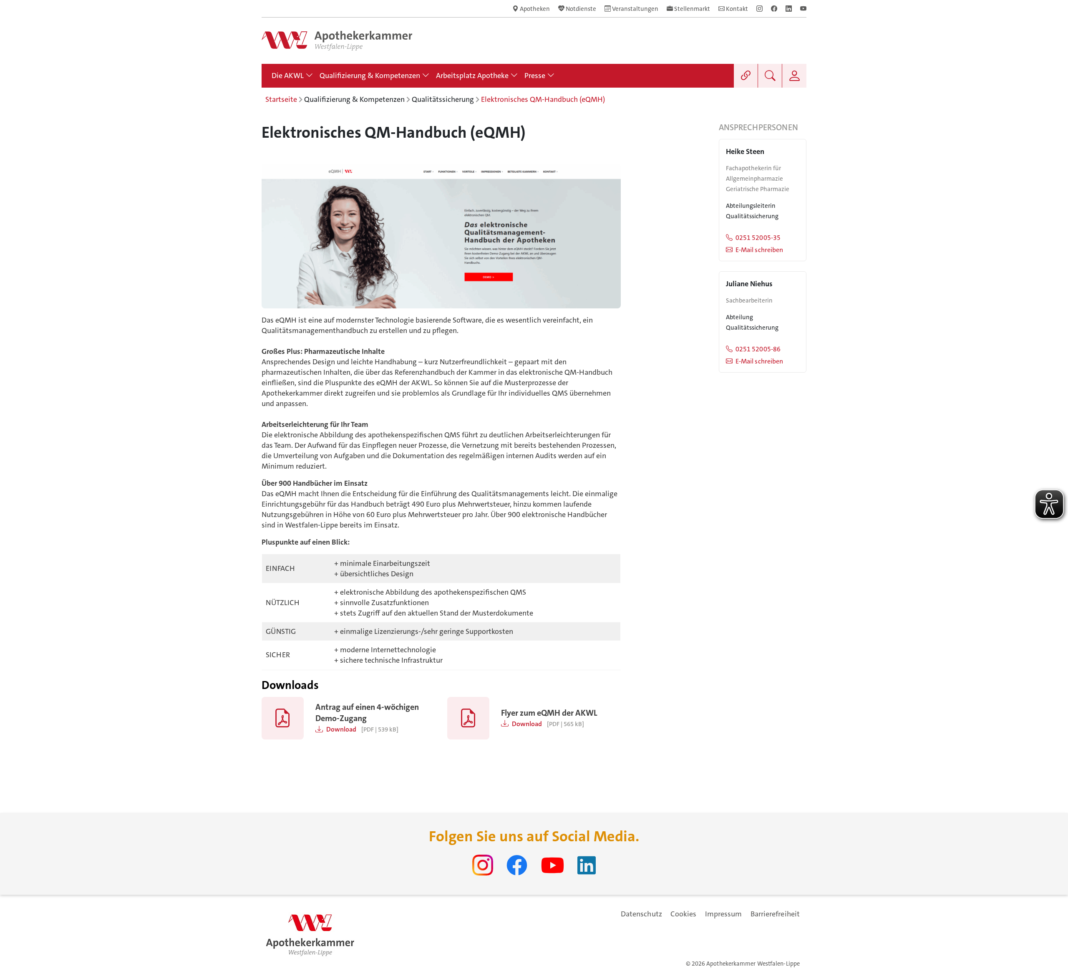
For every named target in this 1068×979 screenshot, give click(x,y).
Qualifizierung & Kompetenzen (354, 99)
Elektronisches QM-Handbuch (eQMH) (543, 99)
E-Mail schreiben (759, 249)
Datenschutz (641, 914)
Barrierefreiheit (775, 914)
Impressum (723, 914)
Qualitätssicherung (443, 99)
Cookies (683, 914)
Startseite (281, 99)
